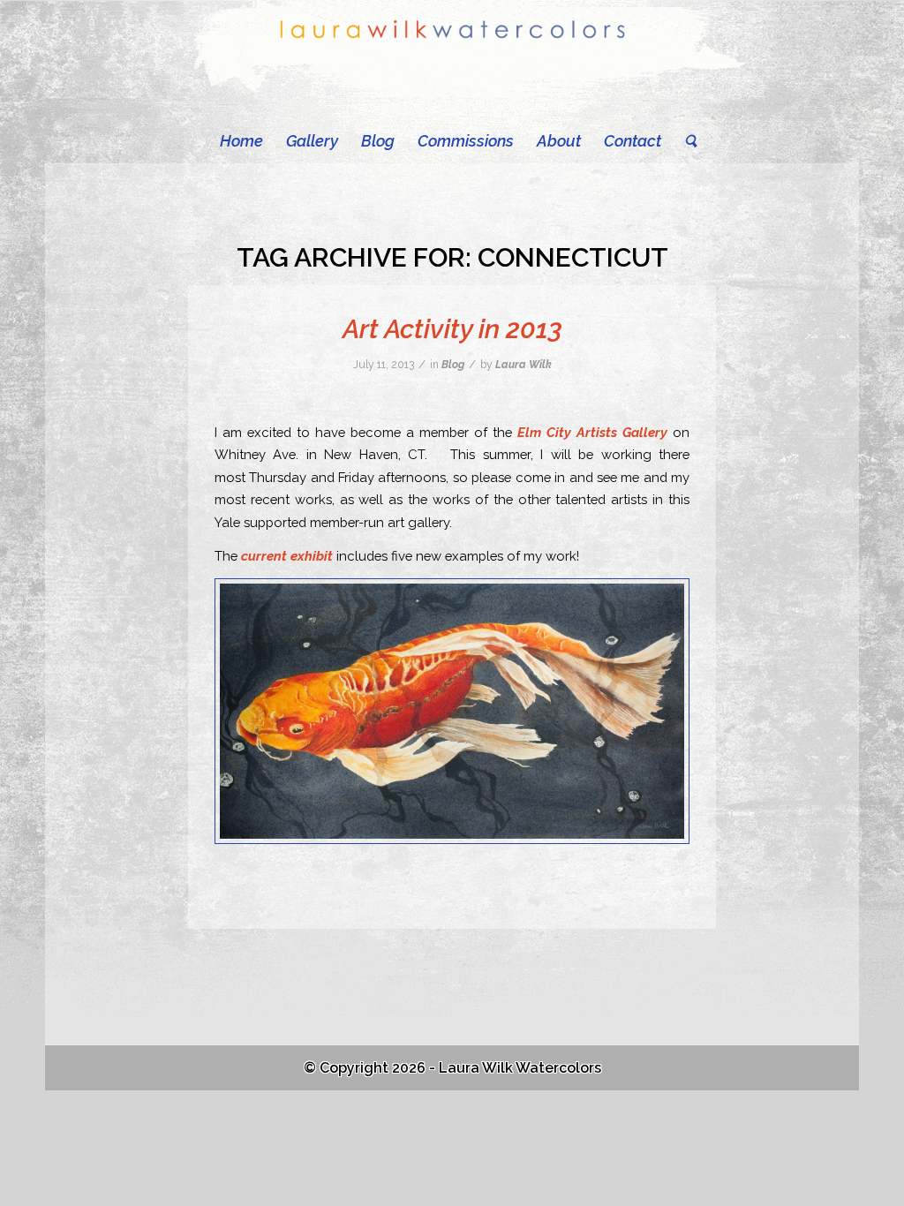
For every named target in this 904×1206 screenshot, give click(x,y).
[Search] (685, 141)
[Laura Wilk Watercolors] (452, 59)
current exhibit (287, 555)
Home (241, 141)
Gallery (312, 141)
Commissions (466, 141)
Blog (378, 141)
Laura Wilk (523, 364)
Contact (632, 141)
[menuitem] (685, 141)
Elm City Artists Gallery (592, 432)
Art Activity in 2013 (452, 328)
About (559, 141)
